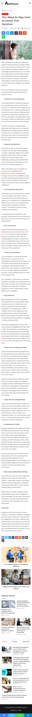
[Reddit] (19, 537)
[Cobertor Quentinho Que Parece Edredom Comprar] (8, 622)
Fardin (5, 28)
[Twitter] (6, 537)
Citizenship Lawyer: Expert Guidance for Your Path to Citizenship (23, 630)
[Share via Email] (26, 537)
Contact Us (14, 710)
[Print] (3, 540)
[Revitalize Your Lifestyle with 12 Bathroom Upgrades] (8, 604)
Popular (14, 641)
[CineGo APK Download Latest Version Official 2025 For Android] (7, 672)
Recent (5, 641)
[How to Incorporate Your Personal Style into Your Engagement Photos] (7, 680)
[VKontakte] (23, 537)
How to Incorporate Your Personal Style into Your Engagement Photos (21, 680)
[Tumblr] (13, 537)
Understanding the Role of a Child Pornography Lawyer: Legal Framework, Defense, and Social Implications (21, 661)
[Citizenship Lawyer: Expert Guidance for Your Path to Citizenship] (24, 622)
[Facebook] (3, 537)
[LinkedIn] (9, 537)
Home (5, 10)
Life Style (10, 10)
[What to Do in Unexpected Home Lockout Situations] (7, 689)
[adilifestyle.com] (11, 3)
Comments (25, 641)
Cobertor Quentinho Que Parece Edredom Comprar (8, 629)
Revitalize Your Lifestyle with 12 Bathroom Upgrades (8, 611)
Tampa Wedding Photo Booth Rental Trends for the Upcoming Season (23, 603)
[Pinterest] (16, 537)
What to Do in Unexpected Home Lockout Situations (19, 688)
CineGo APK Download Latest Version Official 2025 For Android (20, 671)
